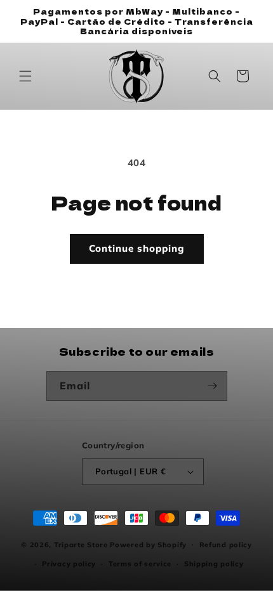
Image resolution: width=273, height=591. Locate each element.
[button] (25, 76)
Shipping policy (214, 563)
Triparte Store (81, 544)
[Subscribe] (213, 386)
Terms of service (140, 563)
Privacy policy (69, 563)
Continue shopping (137, 248)
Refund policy (225, 544)
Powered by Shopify (148, 544)
